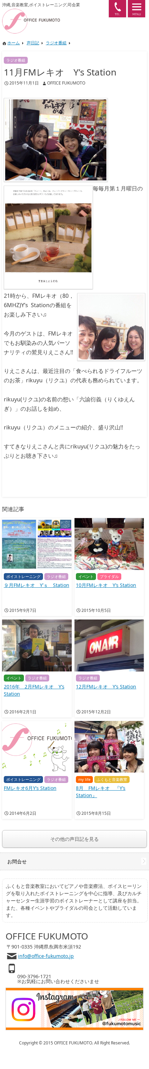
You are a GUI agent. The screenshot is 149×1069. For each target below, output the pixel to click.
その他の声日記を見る (74, 839)
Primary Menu (136, 8)
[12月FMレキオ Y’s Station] (109, 645)
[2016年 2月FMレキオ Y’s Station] (36, 645)
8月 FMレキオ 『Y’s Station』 (100, 792)
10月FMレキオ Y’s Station (106, 585)
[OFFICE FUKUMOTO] (53, 11)
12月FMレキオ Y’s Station (106, 686)
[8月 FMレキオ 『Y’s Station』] (109, 747)
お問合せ (17, 861)
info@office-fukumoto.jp (46, 956)
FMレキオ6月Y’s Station (30, 788)
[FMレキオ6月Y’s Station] (36, 747)
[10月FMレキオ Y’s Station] (109, 544)
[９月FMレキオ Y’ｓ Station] (36, 544)
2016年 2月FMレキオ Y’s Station (34, 690)
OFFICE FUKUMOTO (66, 83)
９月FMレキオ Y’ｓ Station (36, 585)
